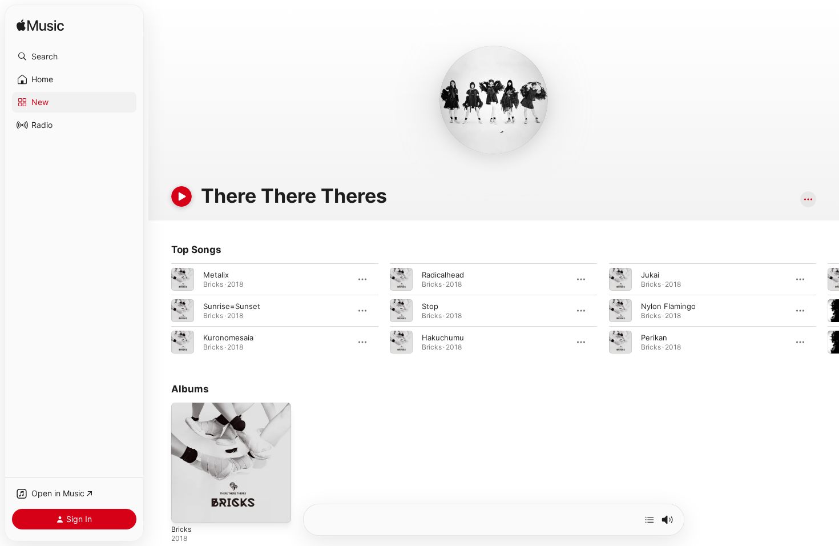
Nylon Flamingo (668, 306)
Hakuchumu (443, 337)
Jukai (650, 274)
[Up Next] (649, 520)
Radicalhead (443, 274)
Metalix (216, 274)
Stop (430, 306)
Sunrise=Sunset (231, 306)
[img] (40, 26)
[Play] (181, 196)
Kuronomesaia (228, 337)
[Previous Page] (160, 311)
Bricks (181, 407)
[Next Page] (828, 311)
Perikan (654, 337)
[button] (74, 56)
